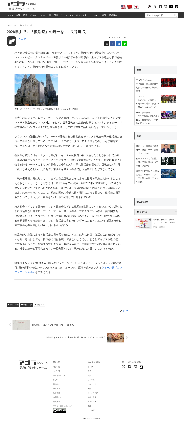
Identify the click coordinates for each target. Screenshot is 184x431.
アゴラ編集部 (159, 227)
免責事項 (56, 402)
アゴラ (22, 38)
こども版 (91, 410)
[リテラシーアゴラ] (143, 223)
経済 (25, 15)
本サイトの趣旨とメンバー (63, 406)
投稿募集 (113, 15)
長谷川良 (40, 305)
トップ (10, 15)
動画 (139, 70)
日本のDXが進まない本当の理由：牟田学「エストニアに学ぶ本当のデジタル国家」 (147, 176)
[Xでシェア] (106, 43)
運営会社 (56, 389)
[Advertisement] (78, 6)
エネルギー (94, 15)
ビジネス (34, 15)
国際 (56, 15)
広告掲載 (56, 393)
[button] (175, 15)
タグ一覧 (56, 371)
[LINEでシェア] (124, 43)
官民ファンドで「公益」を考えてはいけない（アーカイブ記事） (147, 162)
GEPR (55, 380)
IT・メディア (93, 393)
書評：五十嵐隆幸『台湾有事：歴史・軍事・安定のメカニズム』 (147, 149)
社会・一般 (46, 15)
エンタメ (69, 15)
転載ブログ (27, 305)
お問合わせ (57, 397)
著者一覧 (56, 367)
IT (62, 15)
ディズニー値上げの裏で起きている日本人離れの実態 (147, 87)
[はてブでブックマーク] (118, 43)
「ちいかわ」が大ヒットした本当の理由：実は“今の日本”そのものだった (147, 103)
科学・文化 (81, 15)
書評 (104, 15)
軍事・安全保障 (143, 112)
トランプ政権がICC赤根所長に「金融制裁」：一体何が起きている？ (148, 119)
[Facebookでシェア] (112, 43)
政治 (18, 15)
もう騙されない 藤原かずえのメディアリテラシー (165, 221)
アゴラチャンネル (144, 80)
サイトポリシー (59, 376)
